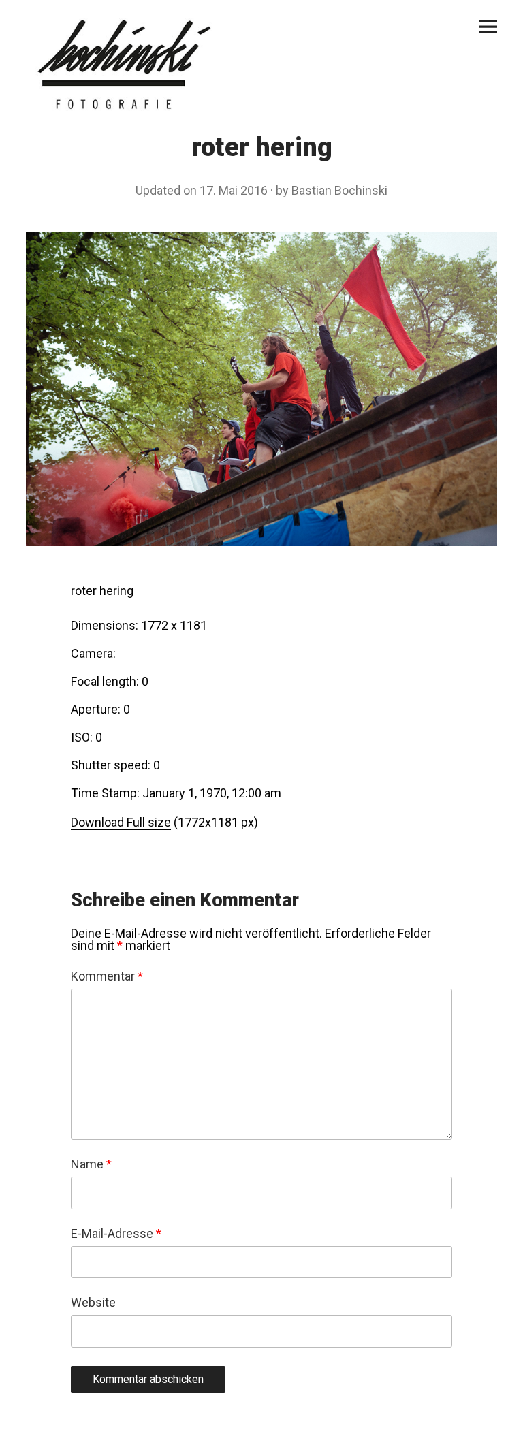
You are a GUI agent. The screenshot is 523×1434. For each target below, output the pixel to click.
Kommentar (107, 976)
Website (93, 1302)
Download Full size (121, 822)
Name (91, 1164)
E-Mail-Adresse (116, 1234)
